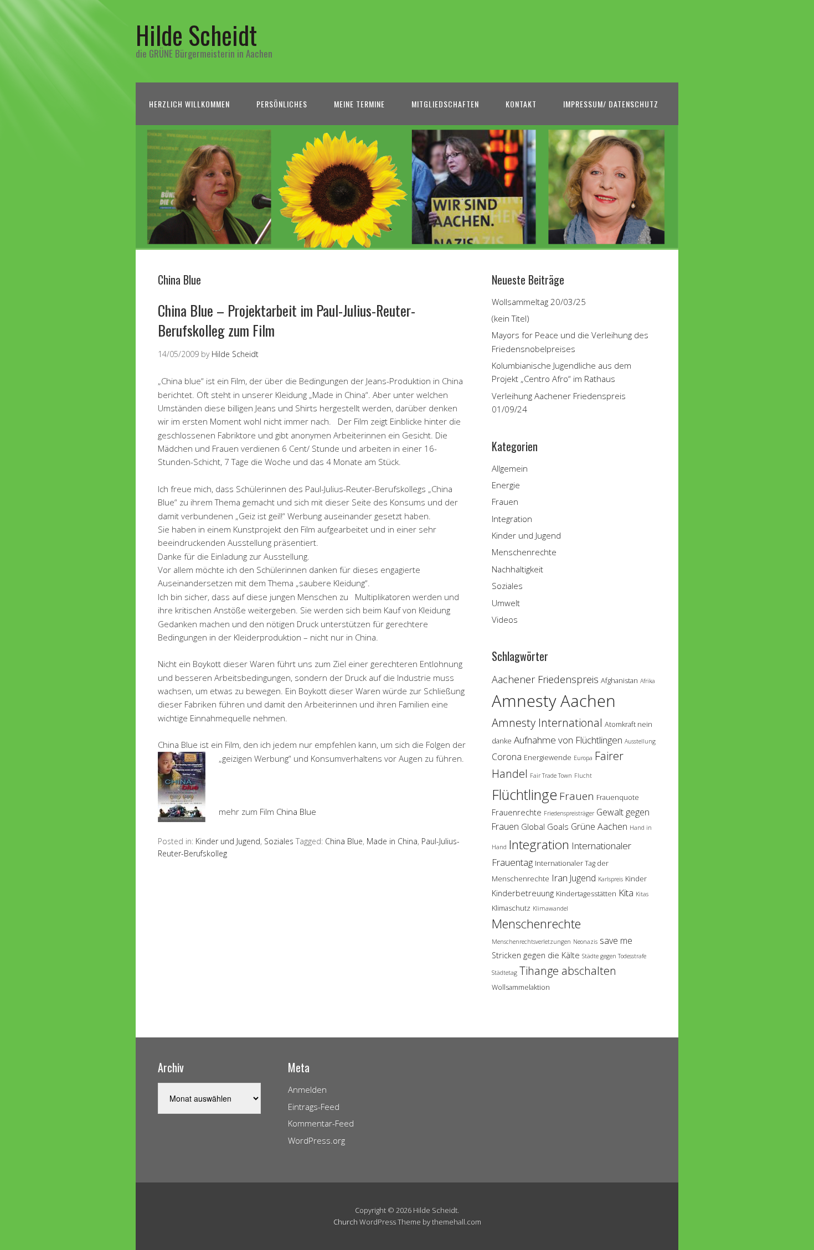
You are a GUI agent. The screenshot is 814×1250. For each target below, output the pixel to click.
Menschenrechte (524, 551)
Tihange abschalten (567, 970)
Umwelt (506, 602)
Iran (560, 877)
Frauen (505, 501)
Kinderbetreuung (523, 893)
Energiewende (547, 757)
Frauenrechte (517, 812)
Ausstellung (640, 741)
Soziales (278, 841)
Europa (583, 758)
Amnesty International (547, 722)
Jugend (583, 878)
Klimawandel (550, 908)
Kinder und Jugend (227, 841)
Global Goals (545, 827)
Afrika (647, 681)
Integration (512, 518)
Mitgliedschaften (445, 104)
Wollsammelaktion (521, 987)
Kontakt (521, 104)
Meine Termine (359, 104)
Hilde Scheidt (196, 34)
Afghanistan (619, 680)
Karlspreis (610, 879)
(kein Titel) (510, 318)
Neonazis (585, 942)
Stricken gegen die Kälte (536, 955)
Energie (506, 484)
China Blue (296, 811)
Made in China (392, 841)
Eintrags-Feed (313, 1106)
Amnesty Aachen (554, 701)
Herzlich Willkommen (189, 104)
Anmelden (307, 1089)
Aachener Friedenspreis (545, 679)
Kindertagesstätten (586, 893)
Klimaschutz (511, 908)
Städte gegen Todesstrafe (614, 956)
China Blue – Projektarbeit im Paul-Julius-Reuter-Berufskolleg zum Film (286, 320)
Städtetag (504, 973)
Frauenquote (617, 797)
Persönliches (281, 104)
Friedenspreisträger (569, 813)
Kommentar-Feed (321, 1123)
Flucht (583, 775)
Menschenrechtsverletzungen (531, 942)
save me (616, 940)
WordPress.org (316, 1140)
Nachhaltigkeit (517, 569)
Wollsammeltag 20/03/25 (539, 301)
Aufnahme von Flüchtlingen (568, 740)
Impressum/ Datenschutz (610, 104)
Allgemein (510, 468)
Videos (505, 619)
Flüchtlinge (524, 794)
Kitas (642, 894)
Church (345, 1222)
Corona (507, 757)
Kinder (636, 879)
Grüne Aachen (599, 826)
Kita (626, 892)
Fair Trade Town (551, 775)
